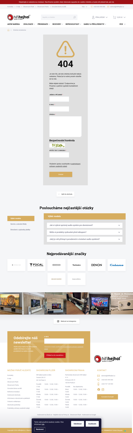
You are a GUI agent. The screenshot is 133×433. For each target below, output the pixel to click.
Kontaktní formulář (107, 397)
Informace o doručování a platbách (18, 398)
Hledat (74, 17)
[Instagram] (102, 389)
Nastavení (40, 429)
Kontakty (10, 6)
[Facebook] (98, 389)
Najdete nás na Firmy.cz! (61, 415)
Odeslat (60, 174)
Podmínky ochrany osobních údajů (18, 408)
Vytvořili (100, 430)
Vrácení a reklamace (13, 401)
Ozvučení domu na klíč (59, 6)
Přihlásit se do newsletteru (54, 355)
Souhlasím (92, 424)
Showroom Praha (43, 6)
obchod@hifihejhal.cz (108, 376)
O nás (18, 6)
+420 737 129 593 (107, 384)
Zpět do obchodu (66, 194)
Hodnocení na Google (89, 415)
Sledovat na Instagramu (68, 321)
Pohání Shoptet (117, 430)
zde (43, 424)
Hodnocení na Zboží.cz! (44, 415)
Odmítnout (77, 424)
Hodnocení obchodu (13, 395)
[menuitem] (14, 24)
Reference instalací (13, 392)
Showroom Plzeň (28, 6)
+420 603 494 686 (107, 380)
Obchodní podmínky (13, 405)
